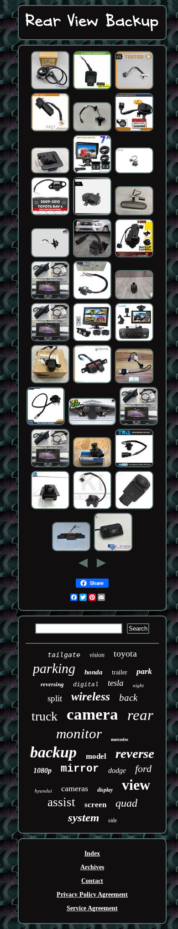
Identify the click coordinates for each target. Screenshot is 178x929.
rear (140, 715)
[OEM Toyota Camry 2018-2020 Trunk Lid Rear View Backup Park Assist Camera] (50, 256)
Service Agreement (92, 908)
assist (61, 802)
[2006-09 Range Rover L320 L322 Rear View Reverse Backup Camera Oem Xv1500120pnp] (113, 550)
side (112, 820)
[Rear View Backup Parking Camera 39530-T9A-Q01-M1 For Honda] (50, 130)
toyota (125, 653)
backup (53, 752)
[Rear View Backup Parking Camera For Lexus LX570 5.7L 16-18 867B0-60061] (134, 508)
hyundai (43, 790)
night (138, 685)
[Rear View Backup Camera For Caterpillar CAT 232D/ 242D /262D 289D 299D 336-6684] (46, 424)
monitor (79, 733)
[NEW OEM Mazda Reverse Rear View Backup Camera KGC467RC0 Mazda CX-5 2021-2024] (50, 172)
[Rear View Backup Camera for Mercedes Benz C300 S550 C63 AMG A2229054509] (92, 298)
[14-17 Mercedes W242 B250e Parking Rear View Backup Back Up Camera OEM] (134, 88)
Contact (92, 880)
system (83, 817)
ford (143, 768)
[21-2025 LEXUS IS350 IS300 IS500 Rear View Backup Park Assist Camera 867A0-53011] (92, 382)
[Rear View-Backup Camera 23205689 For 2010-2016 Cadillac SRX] (92, 508)
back (128, 697)
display (105, 790)
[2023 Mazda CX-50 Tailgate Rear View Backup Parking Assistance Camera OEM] (50, 508)
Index (92, 853)
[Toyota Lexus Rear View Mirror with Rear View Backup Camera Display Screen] (134, 214)
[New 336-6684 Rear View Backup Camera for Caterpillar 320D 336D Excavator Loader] (50, 88)
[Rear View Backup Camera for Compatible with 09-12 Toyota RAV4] (50, 214)
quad (126, 803)
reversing (52, 684)
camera (92, 714)
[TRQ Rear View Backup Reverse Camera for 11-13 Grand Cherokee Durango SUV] (134, 466)
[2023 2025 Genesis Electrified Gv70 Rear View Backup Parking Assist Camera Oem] (134, 172)
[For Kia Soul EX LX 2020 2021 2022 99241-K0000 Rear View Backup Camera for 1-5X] (134, 256)
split (54, 698)
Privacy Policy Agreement (92, 894)
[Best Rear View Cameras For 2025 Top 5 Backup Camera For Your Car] (92, 424)
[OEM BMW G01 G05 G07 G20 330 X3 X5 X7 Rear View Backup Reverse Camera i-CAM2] (134, 298)
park (144, 671)
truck (44, 716)
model (96, 756)
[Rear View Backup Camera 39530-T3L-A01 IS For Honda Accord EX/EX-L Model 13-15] (134, 130)
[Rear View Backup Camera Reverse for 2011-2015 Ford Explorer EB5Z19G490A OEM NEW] (92, 466)
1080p (42, 770)
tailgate (63, 655)
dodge (117, 770)
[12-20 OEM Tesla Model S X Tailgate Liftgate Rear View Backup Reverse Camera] (134, 382)
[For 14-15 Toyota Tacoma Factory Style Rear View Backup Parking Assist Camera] (92, 256)
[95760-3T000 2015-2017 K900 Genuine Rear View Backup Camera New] (50, 382)
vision (97, 655)
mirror (80, 769)
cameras (74, 788)
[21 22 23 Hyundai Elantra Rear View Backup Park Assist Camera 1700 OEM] (92, 130)
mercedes (119, 739)
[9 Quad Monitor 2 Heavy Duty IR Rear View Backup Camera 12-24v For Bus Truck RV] (92, 340)
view (136, 785)
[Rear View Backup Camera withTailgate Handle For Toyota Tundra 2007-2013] (134, 340)
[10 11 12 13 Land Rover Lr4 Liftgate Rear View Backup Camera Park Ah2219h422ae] (92, 214)
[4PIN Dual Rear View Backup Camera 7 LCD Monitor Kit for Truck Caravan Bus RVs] (92, 172)
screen (95, 804)
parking (54, 668)
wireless (90, 696)
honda (93, 672)
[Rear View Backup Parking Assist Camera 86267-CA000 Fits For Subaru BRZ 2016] (92, 88)
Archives (92, 867)
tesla (116, 683)
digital (86, 684)
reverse (134, 753)
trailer (119, 672)
